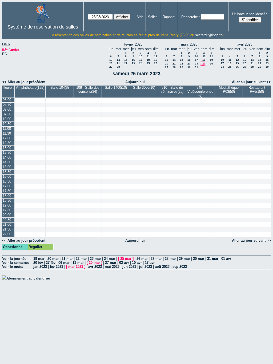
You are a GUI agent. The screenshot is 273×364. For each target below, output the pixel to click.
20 (111, 63)
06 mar (64, 263)
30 (189, 67)
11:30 (7, 133)
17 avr (150, 263)
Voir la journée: (14, 259)
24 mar (109, 259)
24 (140, 63)
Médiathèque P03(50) (229, 90)
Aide (139, 17)
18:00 (7, 196)
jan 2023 (40, 267)
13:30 (7, 153)
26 (155, 63)
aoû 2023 (162, 267)
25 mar (125, 259)
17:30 (7, 191)
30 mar (198, 259)
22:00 (7, 234)
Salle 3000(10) (144, 88)
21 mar (67, 259)
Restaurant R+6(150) (256, 90)
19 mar (39, 259)
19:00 (7, 205)
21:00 (7, 225)
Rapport (169, 17)
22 (125, 63)
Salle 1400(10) (116, 88)
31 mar (212, 259)
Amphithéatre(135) (30, 88)
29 (181, 67)
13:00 (7, 148)
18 (148, 59)
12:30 (7, 143)
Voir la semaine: (15, 263)
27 (111, 66)
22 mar (81, 259)
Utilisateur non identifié (249, 14)
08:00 (7, 100)
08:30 (7, 105)
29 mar (184, 259)
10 (140, 56)
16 (133, 59)
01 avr (226, 259)
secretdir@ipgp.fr (208, 35)
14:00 (7, 157)
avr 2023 (95, 267)
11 (148, 56)
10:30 (7, 124)
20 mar (53, 259)
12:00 (7, 138)
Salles (153, 17)
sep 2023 (179, 267)
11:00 (7, 129)
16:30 (7, 181)
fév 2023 (56, 267)
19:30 (7, 210)
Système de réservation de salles (42, 27)
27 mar (156, 259)
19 (155, 59)
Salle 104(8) (59, 88)
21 (118, 63)
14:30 (7, 162)
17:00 (7, 186)
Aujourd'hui (135, 82)
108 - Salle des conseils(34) (87, 90)
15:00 (7, 167)
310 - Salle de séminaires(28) (172, 90)
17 (140, 59)
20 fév (38, 263)
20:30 (7, 220)
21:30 (7, 229)
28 (118, 66)
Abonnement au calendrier (28, 278)
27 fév (50, 263)
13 (111, 59)
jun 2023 (129, 267)
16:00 (7, 177)
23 (133, 63)
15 (125, 59)
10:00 (7, 119)
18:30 (7, 201)
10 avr (137, 263)
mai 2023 (112, 267)
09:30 (7, 114)
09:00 (7, 109)
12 (155, 56)
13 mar (78, 263)
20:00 (7, 215)
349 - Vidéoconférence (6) (200, 92)
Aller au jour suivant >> (251, 82)
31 (196, 67)
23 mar (95, 259)
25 (148, 63)
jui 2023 (145, 267)
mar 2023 (75, 267)
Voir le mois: (12, 267)
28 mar (170, 259)
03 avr (124, 263)
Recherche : (190, 17)
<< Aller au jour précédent (23, 82)
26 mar (142, 259)
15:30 (7, 172)
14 (118, 59)
